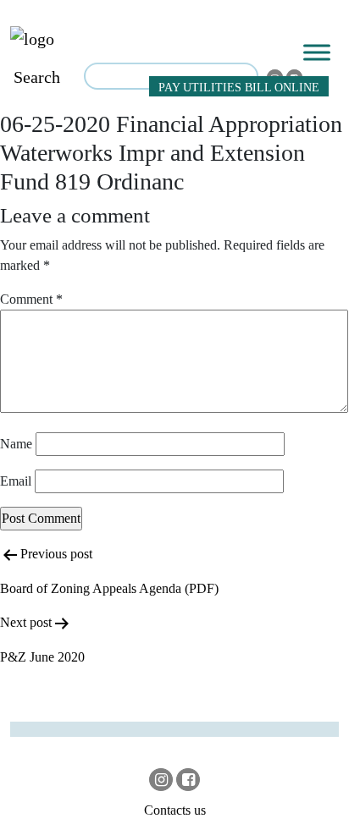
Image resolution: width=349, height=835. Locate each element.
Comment (31, 299)
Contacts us (175, 810)
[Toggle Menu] (316, 52)
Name (16, 444)
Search (37, 77)
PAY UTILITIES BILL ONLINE (238, 87)
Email (15, 481)
